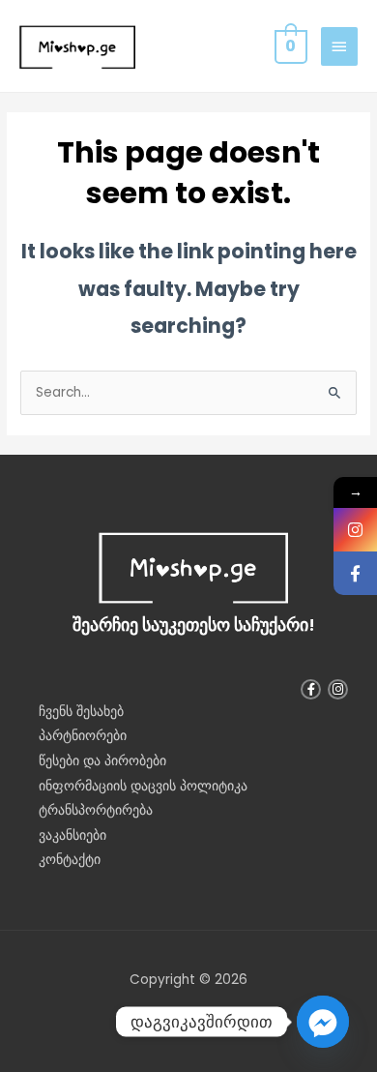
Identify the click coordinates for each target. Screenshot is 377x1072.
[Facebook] (355, 573)
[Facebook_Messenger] (323, 1022)
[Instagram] (355, 529)
